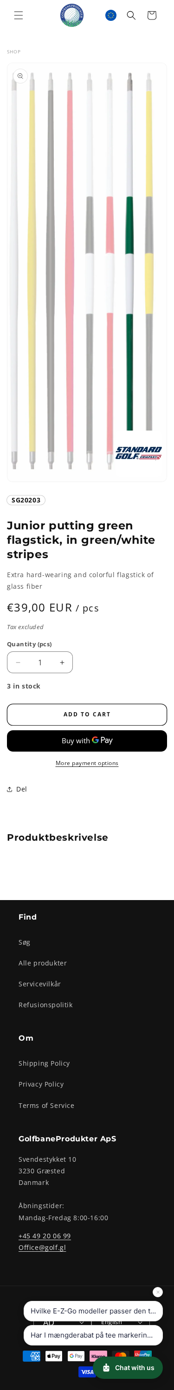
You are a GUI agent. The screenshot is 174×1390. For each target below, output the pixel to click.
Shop (14, 51)
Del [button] (21, 789)
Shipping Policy (44, 1063)
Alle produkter (43, 963)
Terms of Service (47, 1105)
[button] (18, 15)
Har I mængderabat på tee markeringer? (96, 1335)
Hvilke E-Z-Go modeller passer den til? (94, 1310)
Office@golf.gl (42, 1247)
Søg (25, 942)
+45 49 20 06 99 (45, 1235)
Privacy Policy (41, 1084)
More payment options (87, 763)
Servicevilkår (40, 983)
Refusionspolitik (46, 1004)
